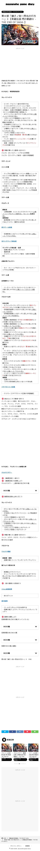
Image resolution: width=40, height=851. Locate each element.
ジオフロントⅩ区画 (8, 387)
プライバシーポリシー (16, 846)
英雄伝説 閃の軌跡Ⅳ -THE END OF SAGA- (13, 12)
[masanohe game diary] (20, 6)
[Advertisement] (20, 441)
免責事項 (27, 846)
